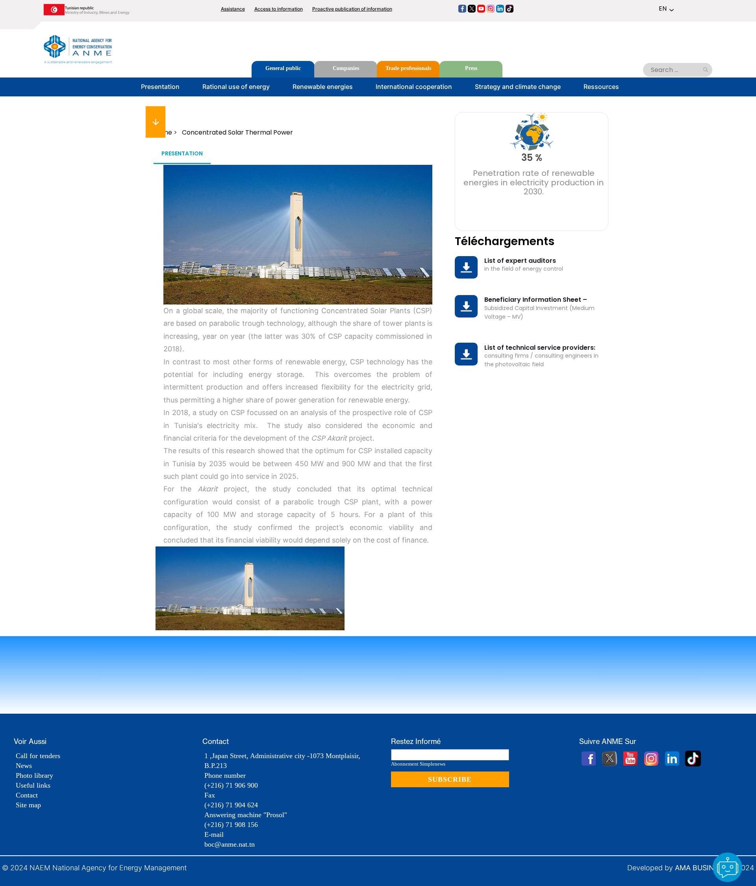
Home (163, 132)
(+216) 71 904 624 (231, 805)
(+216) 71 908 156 (231, 825)
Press (471, 68)
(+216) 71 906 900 (231, 785)
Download (468, 263)
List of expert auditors (520, 260)
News (24, 766)
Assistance (233, 9)
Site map (28, 805)
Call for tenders (38, 756)
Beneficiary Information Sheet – (535, 299)
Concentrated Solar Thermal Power (237, 132)
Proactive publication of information (352, 9)
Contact (27, 795)
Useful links (33, 785)
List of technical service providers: (539, 347)
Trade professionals (408, 68)
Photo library (34, 775)
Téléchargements (504, 241)
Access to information (278, 9)
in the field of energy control (523, 269)
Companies (346, 68)
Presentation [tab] (182, 153)
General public (283, 68)
